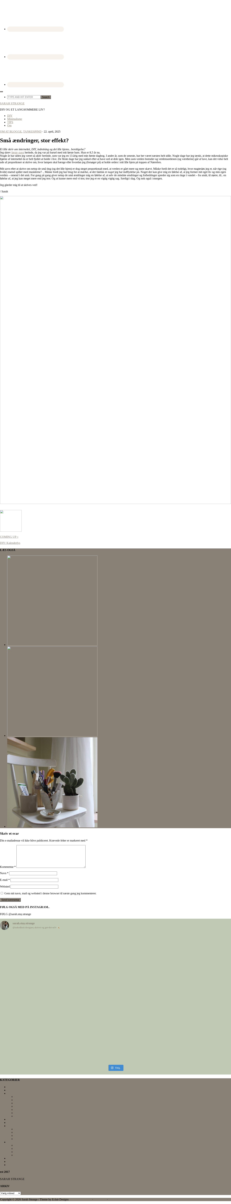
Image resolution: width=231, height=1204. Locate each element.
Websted (5, 886)
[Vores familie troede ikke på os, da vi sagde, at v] (193, 1031)
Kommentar (8, 866)
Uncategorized (15, 1158)
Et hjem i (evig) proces (110, 644)
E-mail (5, 879)
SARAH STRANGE (12, 103)
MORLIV (20, 1129)
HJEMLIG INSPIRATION (22, 1093)
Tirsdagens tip (22, 1151)
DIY (9, 1086)
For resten (13, 1090)
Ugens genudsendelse (26, 1155)
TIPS (10, 1142)
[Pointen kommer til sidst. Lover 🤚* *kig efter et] (115, 1019)
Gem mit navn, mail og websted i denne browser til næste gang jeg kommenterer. (50, 893)
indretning (20, 1103)
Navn (4, 873)
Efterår (18, 1096)
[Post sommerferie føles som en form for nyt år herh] (115, 963)
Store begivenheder (25, 1135)
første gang (17, 152)
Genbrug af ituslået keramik (113, 826)
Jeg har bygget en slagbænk (113, 735)
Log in (112, 1199)
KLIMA (12, 1122)
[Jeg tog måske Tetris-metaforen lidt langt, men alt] (37, 1005)
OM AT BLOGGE (11, 131)
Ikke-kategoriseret (17, 1119)
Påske (17, 1112)
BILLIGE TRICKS (25, 1145)
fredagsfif (19, 1148)
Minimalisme (21, 1109)
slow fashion (21, 1116)
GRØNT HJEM (23, 1099)
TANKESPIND (32, 131)
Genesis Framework (80, 1199)
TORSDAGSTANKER (28, 1138)
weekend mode (16, 1164)
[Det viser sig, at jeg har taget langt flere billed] (37, 965)
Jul (16, 1106)
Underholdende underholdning (24, 1161)
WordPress (100, 1199)
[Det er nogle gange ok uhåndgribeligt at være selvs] (193, 958)
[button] (1, 91)
